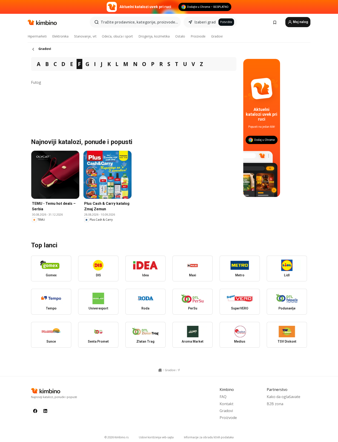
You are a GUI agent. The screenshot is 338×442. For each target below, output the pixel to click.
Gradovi (217, 36)
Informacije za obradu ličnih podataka (209, 437)
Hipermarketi (37, 36)
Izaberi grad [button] (205, 22)
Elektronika (60, 36)
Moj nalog (300, 22)
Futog (36, 82)
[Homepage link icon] (160, 370)
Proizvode (198, 36)
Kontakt (226, 403)
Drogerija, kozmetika (154, 36)
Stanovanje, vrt (85, 36)
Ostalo (180, 36)
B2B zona (275, 403)
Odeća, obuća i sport (117, 36)
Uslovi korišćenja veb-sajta (156, 437)
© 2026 (116, 437)
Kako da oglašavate (283, 396)
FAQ (223, 396)
